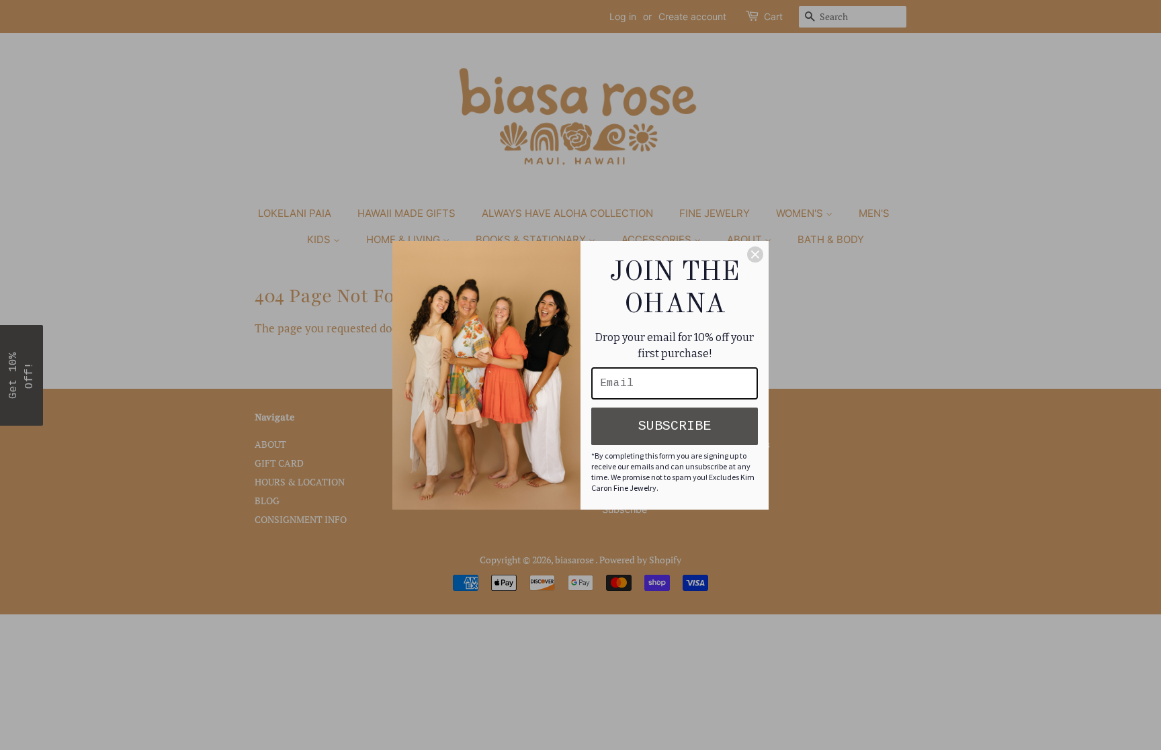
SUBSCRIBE (674, 426)
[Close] (755, 254)
